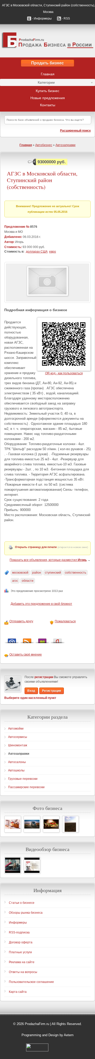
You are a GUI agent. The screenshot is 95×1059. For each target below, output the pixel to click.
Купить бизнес (47, 91)
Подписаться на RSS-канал (27, 639)
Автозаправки (65, 145)
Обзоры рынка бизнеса (26, 912)
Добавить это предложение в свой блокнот (41, 604)
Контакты (47, 105)
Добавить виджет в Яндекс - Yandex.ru (57, 639)
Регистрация (51, 691)
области (27, 581)
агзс (15, 581)
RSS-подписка (19, 932)
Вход (31, 691)
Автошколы (16, 770)
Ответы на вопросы (23, 972)
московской (20, 572)
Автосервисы (17, 737)
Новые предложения (47, 98)
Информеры (18, 922)
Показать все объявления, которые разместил (48, 560)
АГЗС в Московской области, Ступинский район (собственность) (42, 180)
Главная (47, 74)
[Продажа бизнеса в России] (47, 41)
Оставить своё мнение (25, 654)
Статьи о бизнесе (21, 903)
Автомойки (16, 728)
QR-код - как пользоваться (64, 373)
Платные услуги (20, 952)
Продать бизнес (47, 63)
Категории (27, 83)
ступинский (53, 572)
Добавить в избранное (42, 639)
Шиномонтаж (17, 745)
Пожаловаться (65, 621)
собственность (75, 572)
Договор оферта (20, 942)
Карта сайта (18, 992)
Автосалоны (17, 762)
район (36, 572)
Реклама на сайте (21, 962)
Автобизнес (43, 145)
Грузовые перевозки (22, 779)
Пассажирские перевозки (26, 787)
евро (52, 251)
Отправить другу (21, 621)
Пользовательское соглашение (31, 982)
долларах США (37, 251)
